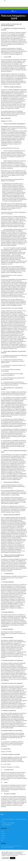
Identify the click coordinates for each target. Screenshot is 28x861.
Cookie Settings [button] (5, 858)
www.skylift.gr (4, 54)
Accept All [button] (12, 858)
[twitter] (12, 8)
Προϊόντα (3, 837)
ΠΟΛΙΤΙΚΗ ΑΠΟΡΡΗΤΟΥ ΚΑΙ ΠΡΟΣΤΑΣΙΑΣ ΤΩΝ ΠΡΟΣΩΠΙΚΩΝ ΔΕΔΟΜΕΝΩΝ (11, 846)
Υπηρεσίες (3, 835)
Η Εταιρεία (3, 833)
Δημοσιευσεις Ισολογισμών (7, 849)
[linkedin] (15, 8)
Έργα (2, 840)
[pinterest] (14, 8)
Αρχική (2, 831)
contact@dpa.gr (16, 767)
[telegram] (17, 8)
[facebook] (11, 8)
